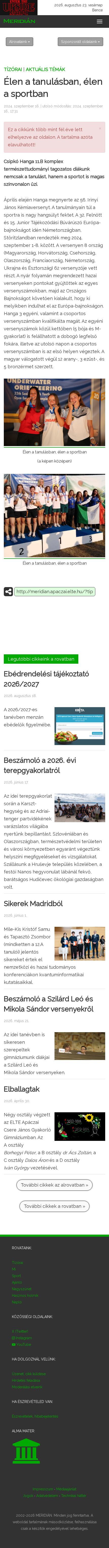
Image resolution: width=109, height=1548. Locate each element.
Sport (16, 1276)
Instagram (23, 1338)
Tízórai (13, 69)
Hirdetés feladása (26, 1380)
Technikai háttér (73, 1496)
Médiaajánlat (66, 1489)
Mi (14, 1269)
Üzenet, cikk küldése (29, 1374)
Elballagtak (22, 1089)
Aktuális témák (45, 69)
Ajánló (17, 1282)
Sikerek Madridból (33, 903)
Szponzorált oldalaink (79, 42)
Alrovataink (18, 42)
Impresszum (43, 1489)
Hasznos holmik (25, 1295)
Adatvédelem (47, 1496)
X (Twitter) (20, 1331)
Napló (17, 1302)
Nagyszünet (21, 1289)
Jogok (28, 1496)
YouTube (23, 1345)
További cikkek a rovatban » (54, 1206)
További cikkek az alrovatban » (54, 1185)
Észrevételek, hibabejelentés (35, 1416)
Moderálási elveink (27, 1387)
